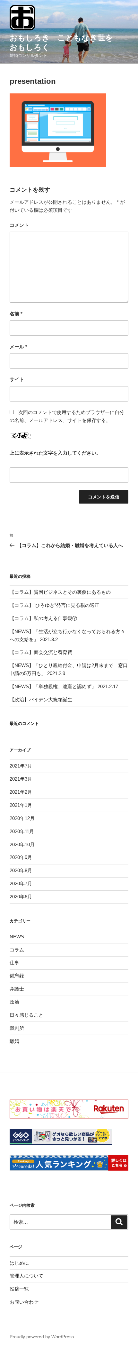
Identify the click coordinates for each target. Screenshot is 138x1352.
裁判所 (17, 1028)
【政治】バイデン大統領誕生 (41, 699)
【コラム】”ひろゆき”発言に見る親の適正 (54, 605)
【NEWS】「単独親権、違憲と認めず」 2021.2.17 (64, 686)
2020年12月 (22, 818)
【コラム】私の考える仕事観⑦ (43, 618)
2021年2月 (21, 792)
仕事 (14, 962)
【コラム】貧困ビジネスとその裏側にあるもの (60, 592)
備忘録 (17, 975)
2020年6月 (21, 896)
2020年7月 (21, 883)
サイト (17, 379)
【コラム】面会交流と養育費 (41, 652)
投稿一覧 (19, 1289)
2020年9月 (21, 857)
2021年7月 (21, 765)
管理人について (26, 1275)
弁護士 (17, 988)
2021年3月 (21, 779)
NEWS (17, 936)
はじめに (19, 1263)
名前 (16, 313)
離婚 (14, 1041)
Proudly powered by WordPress (42, 1336)
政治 (14, 1002)
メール (18, 346)
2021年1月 (21, 805)
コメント (19, 225)
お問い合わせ (24, 1302)
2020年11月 (22, 831)
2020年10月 (22, 844)
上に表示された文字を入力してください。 (55, 453)
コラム (17, 949)
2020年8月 (21, 870)
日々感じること (26, 1015)
